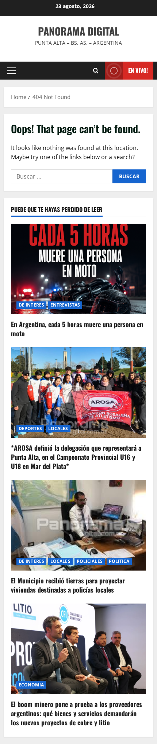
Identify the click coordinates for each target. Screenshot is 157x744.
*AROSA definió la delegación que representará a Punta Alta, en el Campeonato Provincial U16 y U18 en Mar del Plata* (76, 457)
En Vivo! (138, 70)
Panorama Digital (78, 31)
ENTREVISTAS (65, 305)
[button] (11, 70)
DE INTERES (31, 305)
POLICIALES (90, 561)
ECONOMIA (31, 685)
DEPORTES (30, 428)
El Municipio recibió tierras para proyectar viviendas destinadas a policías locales (68, 585)
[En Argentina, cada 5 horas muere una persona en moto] (78, 269)
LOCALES (58, 428)
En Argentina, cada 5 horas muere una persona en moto (77, 328)
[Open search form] (96, 70)
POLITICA (119, 561)
